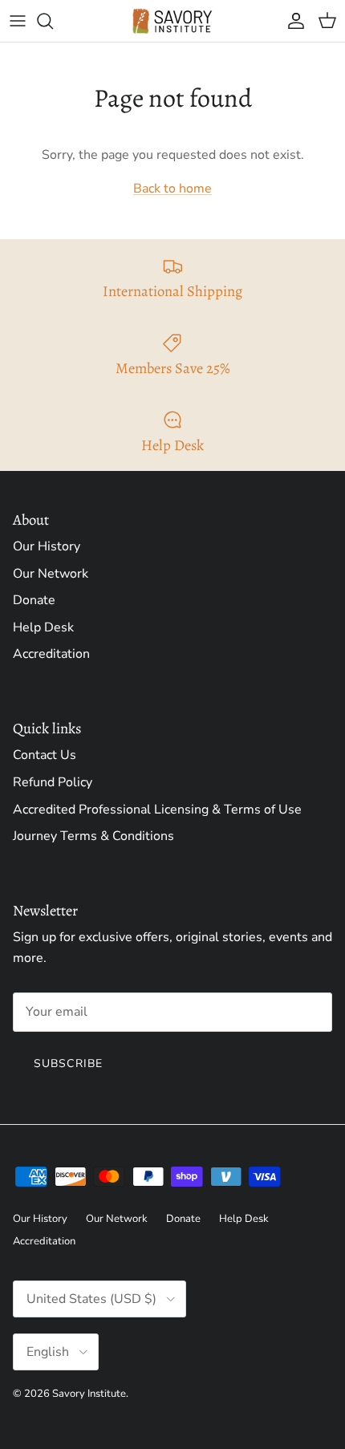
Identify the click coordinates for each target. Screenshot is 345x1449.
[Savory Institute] (172, 21)
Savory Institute (89, 1393)
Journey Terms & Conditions (93, 836)
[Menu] (17, 21)
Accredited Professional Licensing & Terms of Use (157, 809)
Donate (34, 600)
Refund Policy (52, 782)
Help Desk (43, 627)
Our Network (50, 573)
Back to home (172, 188)
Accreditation (51, 654)
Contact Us (44, 755)
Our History (46, 546)
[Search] (53, 21)
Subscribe (68, 1063)
